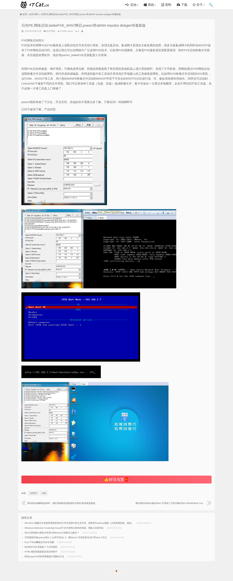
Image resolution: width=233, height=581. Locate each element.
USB (44, 493)
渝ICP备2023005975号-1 (104, 571)
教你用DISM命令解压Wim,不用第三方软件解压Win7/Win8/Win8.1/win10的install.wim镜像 (174, 503)
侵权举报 (120, 576)
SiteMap (112, 576)
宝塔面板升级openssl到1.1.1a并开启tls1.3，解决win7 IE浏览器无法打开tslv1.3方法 (66, 537)
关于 (199, 4)
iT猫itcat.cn (35, 4)
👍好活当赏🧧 (116, 479)
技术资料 (33, 14)
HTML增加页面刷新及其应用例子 (41, 551)
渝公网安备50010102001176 (130, 571)
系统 (150, 4)
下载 (183, 4)
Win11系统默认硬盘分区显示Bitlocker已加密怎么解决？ (52, 532)
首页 (25, 14)
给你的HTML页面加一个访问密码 (41, 547)
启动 (132, 4)
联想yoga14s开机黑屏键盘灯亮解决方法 (44, 556)
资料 (167, 4)
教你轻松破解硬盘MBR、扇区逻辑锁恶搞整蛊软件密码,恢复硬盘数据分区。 (62, 503)
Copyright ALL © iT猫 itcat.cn (116, 568)
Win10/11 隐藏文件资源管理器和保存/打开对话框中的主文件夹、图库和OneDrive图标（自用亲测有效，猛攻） (79, 523)
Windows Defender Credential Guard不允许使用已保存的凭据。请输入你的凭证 (64, 528)
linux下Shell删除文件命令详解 (39, 542)
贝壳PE (33, 493)
